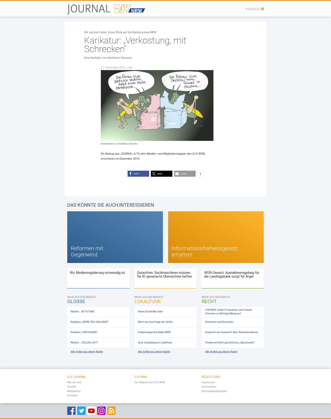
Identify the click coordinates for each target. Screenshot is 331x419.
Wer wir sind (74, 382)
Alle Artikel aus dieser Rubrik (87, 351)
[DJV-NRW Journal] (106, 8)
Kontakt (71, 386)
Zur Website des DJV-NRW (149, 382)
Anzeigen (72, 395)
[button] (138, 174)
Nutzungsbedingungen (214, 391)
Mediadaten (74, 391)
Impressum (208, 382)
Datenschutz (209, 386)
